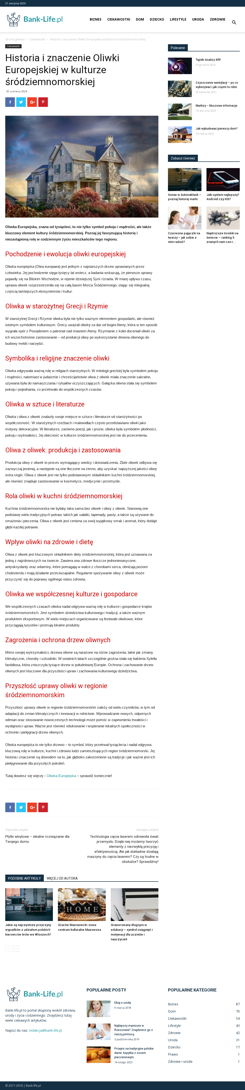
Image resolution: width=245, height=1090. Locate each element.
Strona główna (15, 39)
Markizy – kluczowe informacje (216, 105)
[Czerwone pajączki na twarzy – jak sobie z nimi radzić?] (184, 218)
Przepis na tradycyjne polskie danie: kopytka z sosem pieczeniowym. (134, 1053)
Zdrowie (217, 19)
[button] (234, 23)
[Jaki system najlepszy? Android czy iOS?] (223, 179)
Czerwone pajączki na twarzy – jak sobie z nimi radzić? (184, 237)
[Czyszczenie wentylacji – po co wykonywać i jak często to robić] (180, 89)
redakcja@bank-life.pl (45, 1030)
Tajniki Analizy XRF (208, 59)
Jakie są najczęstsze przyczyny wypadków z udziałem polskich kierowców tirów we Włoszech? (28, 929)
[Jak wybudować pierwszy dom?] (180, 134)
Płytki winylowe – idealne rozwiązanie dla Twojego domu (37, 839)
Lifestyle (178, 19)
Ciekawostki (118, 19)
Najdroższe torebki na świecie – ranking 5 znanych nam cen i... (222, 237)
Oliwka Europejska (61, 776)
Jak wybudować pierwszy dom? (217, 128)
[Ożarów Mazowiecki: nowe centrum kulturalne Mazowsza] (82, 904)
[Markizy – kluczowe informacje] (180, 112)
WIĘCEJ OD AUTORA (62, 878)
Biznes (95, 19)
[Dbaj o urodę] (99, 1009)
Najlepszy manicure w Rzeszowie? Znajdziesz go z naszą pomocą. (133, 1030)
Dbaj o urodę (122, 1002)
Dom (140, 19)
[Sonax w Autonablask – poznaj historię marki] (184, 179)
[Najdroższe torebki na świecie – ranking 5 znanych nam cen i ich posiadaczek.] (223, 218)
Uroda (198, 19)
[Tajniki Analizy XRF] (180, 66)
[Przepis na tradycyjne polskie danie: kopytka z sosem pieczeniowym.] (99, 1054)
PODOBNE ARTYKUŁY (24, 878)
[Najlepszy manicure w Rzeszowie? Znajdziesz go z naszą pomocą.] (99, 1032)
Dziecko (157, 19)
